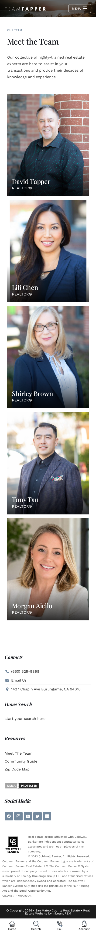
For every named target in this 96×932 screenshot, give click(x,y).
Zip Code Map (17, 769)
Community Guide (21, 761)
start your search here (25, 718)
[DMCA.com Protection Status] (22, 785)
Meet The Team (18, 753)
